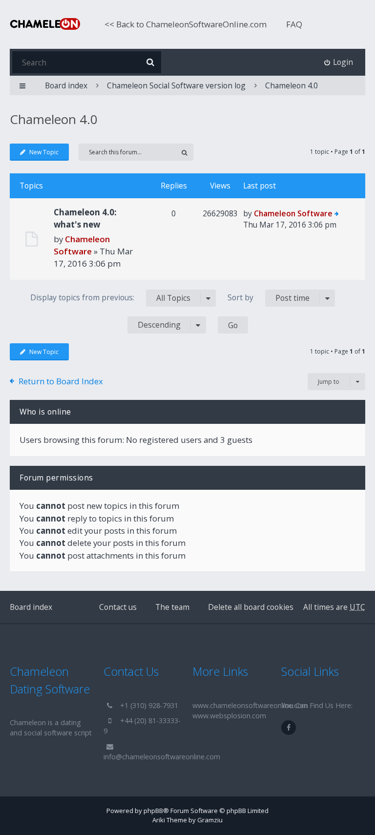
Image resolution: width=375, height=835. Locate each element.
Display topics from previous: (110, 297)
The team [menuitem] (172, 607)
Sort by (269, 297)
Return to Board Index (61, 381)
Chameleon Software (293, 213)
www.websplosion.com (229, 715)
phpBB (153, 810)
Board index (31, 607)
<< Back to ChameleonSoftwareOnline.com (185, 24)
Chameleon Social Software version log (176, 85)
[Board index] (45, 24)
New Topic (44, 152)
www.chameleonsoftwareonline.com (250, 705)
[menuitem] (338, 62)
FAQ (294, 24)
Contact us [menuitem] (118, 607)
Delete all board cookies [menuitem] (250, 607)
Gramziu (210, 819)
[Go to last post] (336, 214)
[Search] (150, 62)
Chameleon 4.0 (291, 85)
